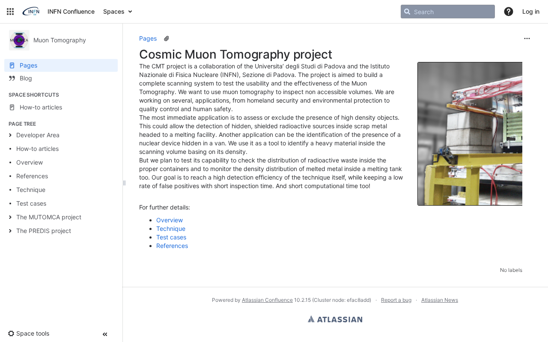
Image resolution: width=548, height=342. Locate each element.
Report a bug (396, 300)
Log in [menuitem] (530, 11)
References (32, 176)
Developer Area (38, 135)
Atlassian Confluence (267, 300)
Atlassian (335, 318)
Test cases (31, 203)
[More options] (527, 38)
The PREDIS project (43, 230)
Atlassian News (439, 300)
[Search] (407, 11)
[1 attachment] (166, 38)
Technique (30, 189)
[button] (10, 11)
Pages (148, 38)
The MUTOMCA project (48, 217)
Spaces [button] (114, 11)
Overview (29, 162)
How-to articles (37, 148)
